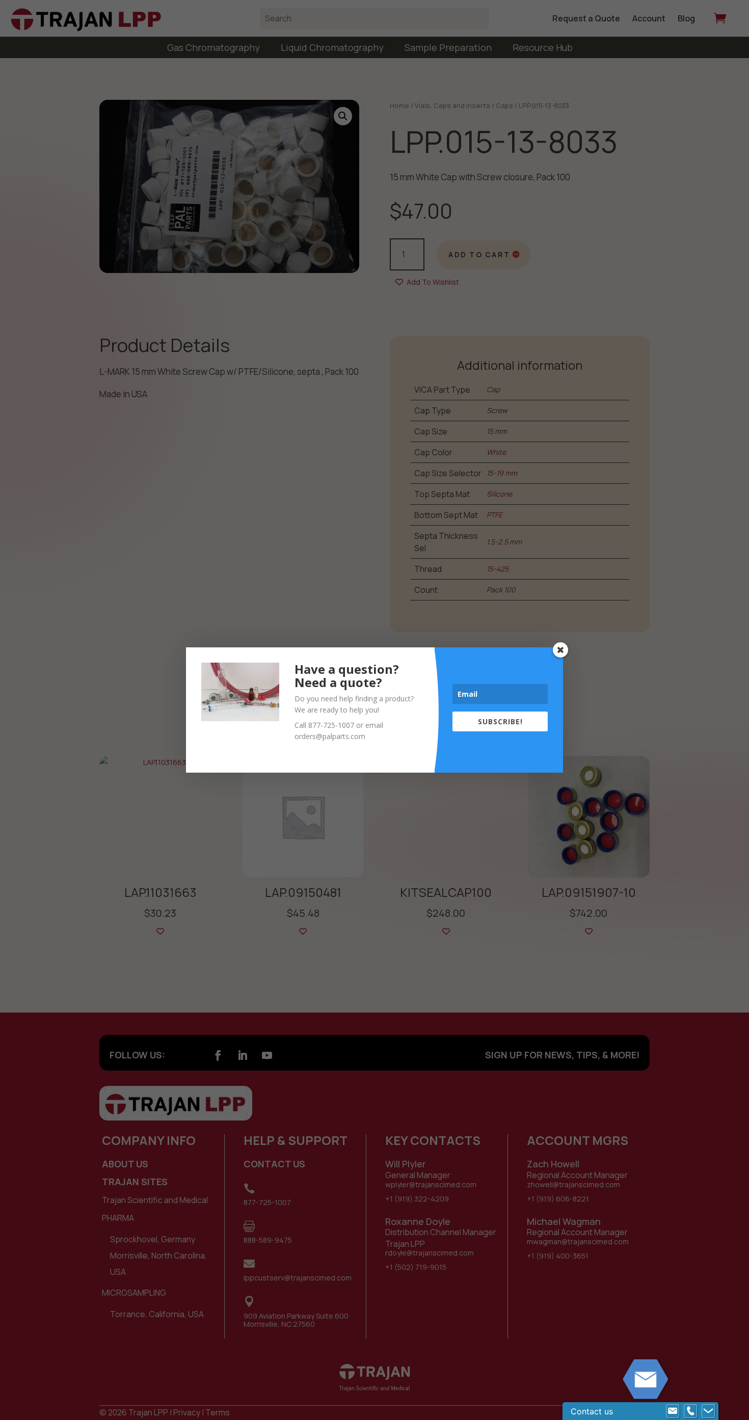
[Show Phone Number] (690, 1411)
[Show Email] (672, 1411)
